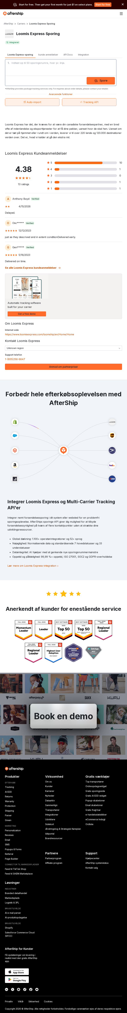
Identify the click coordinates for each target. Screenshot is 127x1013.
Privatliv (9, 1001)
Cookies (48, 1001)
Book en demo (63, 716)
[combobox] (63, 348)
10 (120, 162)
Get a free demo (27, 314)
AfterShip (8, 23)
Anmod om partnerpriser (63, 366)
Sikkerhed (33, 1001)
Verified (35, 199)
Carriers (21, 23)
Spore (103, 80)
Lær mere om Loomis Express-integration (33, 565)
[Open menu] (121, 13)
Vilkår (21, 1001)
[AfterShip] (14, 14)
